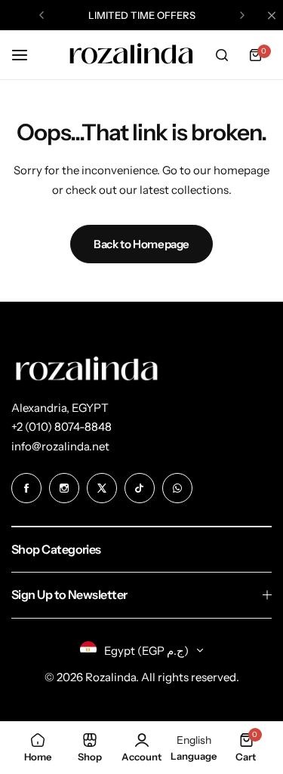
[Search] (221, 55)
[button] (41, 15)
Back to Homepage (141, 244)
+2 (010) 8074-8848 (61, 426)
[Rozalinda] (131, 55)
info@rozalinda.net (60, 446)
